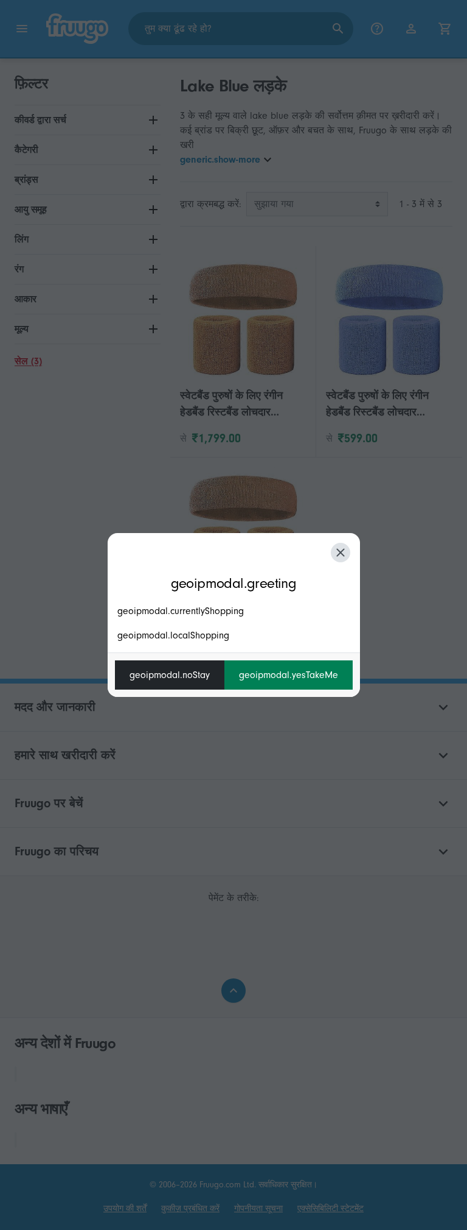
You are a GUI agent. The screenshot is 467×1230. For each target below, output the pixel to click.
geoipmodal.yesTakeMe (288, 675)
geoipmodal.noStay (170, 675)
